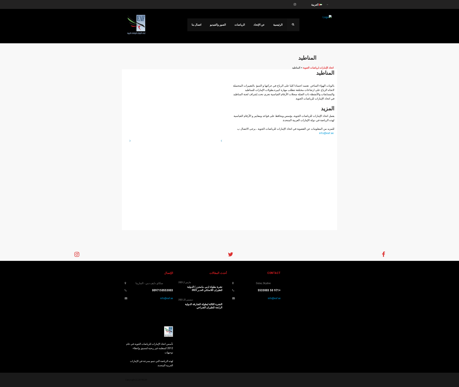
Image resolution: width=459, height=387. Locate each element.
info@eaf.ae (326, 133)
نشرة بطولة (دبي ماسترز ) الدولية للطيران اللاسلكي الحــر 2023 (204, 288)
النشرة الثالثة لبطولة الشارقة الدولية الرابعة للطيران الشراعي (203, 306)
